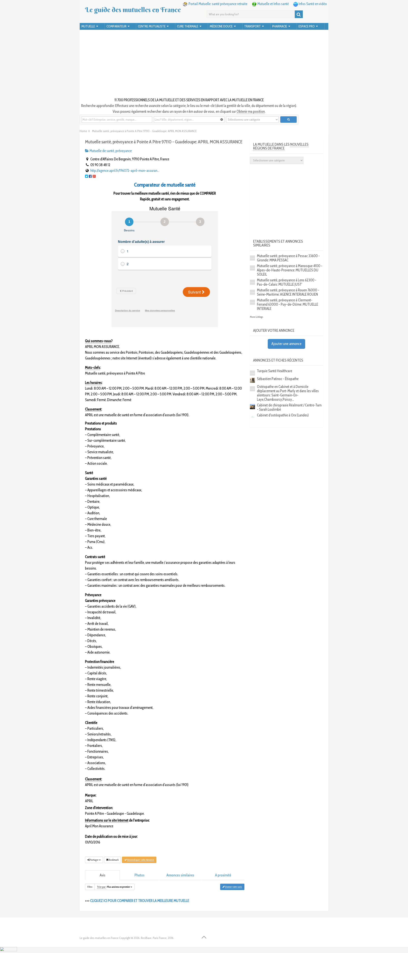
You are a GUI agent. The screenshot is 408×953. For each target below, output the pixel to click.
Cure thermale (187, 26)
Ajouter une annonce (286, 343)
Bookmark (113, 859)
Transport (252, 26)
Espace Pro (307, 26)
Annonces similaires (180, 875)
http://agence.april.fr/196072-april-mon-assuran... (124, 170)
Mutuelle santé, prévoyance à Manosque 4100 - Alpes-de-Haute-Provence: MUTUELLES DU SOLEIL (289, 270)
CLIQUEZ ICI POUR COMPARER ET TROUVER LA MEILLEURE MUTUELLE (139, 901)
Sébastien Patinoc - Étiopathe (278, 379)
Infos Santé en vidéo (313, 4)
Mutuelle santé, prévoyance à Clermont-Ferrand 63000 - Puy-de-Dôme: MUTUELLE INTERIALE (287, 304)
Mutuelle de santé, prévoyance (110, 151)
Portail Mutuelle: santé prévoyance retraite (217, 4)
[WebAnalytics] (8, 950)
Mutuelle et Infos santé (273, 4)
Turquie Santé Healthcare (274, 371)
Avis (102, 875)
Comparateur (116, 26)
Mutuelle (88, 26)
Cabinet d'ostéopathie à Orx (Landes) (283, 415)
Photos (139, 875)
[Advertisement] (204, 64)
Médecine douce (221, 26)
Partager (94, 859)
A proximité (223, 875)
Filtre (89, 886)
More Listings (256, 316)
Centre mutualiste (152, 26)
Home (83, 131)
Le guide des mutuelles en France (133, 9)
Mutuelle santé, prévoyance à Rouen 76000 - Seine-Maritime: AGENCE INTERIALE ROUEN (288, 292)
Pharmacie (279, 26)
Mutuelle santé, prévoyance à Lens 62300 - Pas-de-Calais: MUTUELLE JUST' (286, 282)
